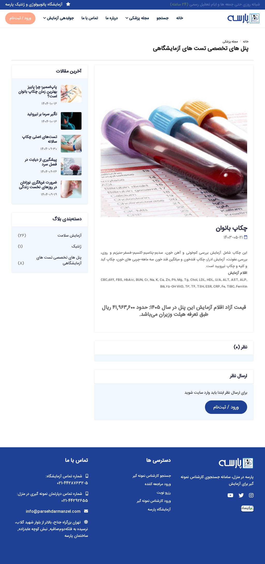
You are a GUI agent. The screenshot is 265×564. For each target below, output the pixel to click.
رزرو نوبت (164, 493)
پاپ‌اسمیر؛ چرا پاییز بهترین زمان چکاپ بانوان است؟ (37, 92)
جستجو (162, 18)
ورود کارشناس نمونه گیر (154, 501)
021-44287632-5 (72, 483)
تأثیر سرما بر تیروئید (42, 114)
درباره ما (112, 18)
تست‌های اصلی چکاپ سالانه (39, 139)
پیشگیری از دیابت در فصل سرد (41, 162)
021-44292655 (74, 500)
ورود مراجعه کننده (158, 484)
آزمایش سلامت (69, 235)
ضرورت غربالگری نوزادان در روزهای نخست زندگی (38, 185)
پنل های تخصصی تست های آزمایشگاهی (59, 260)
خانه (179, 18)
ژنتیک (76, 246)
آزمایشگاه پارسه (159, 510)
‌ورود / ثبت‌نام (20, 18)
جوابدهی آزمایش (60, 18)
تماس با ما (90, 18)
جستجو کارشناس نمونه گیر (152, 476)
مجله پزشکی (139, 18)
